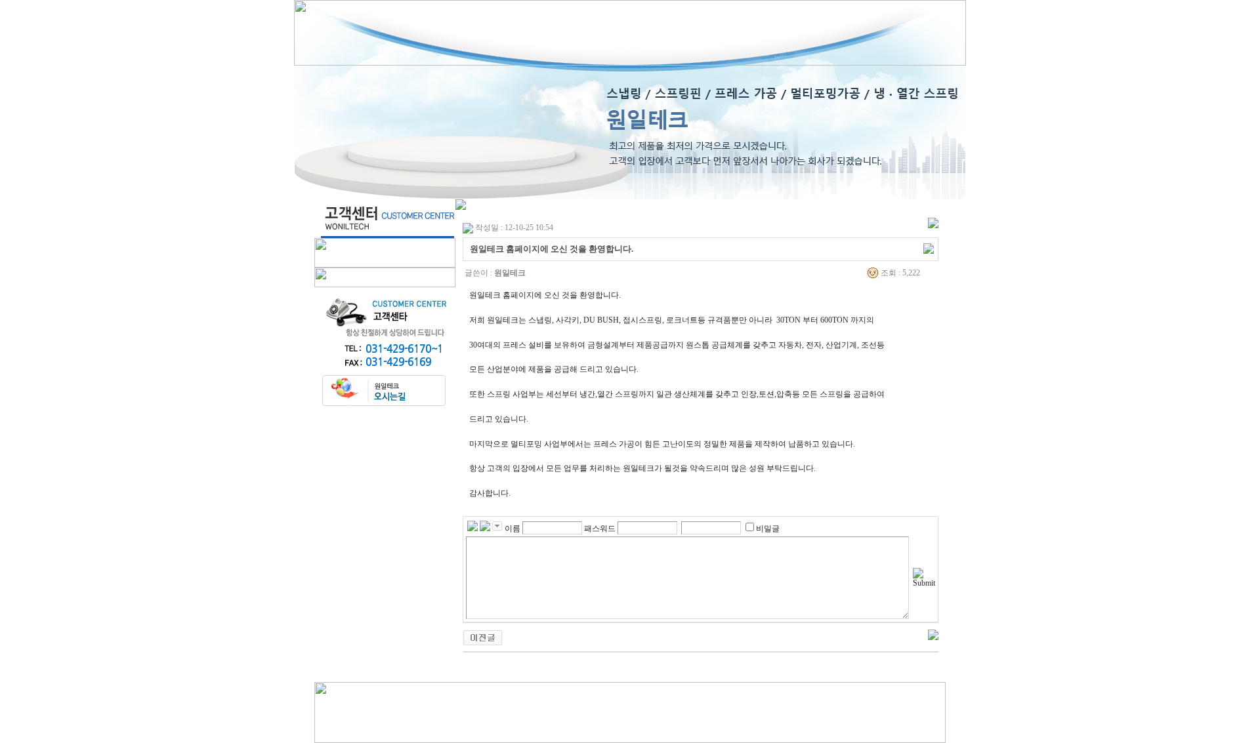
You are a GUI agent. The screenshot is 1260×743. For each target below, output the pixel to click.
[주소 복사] (928, 247)
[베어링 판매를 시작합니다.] (483, 636)
